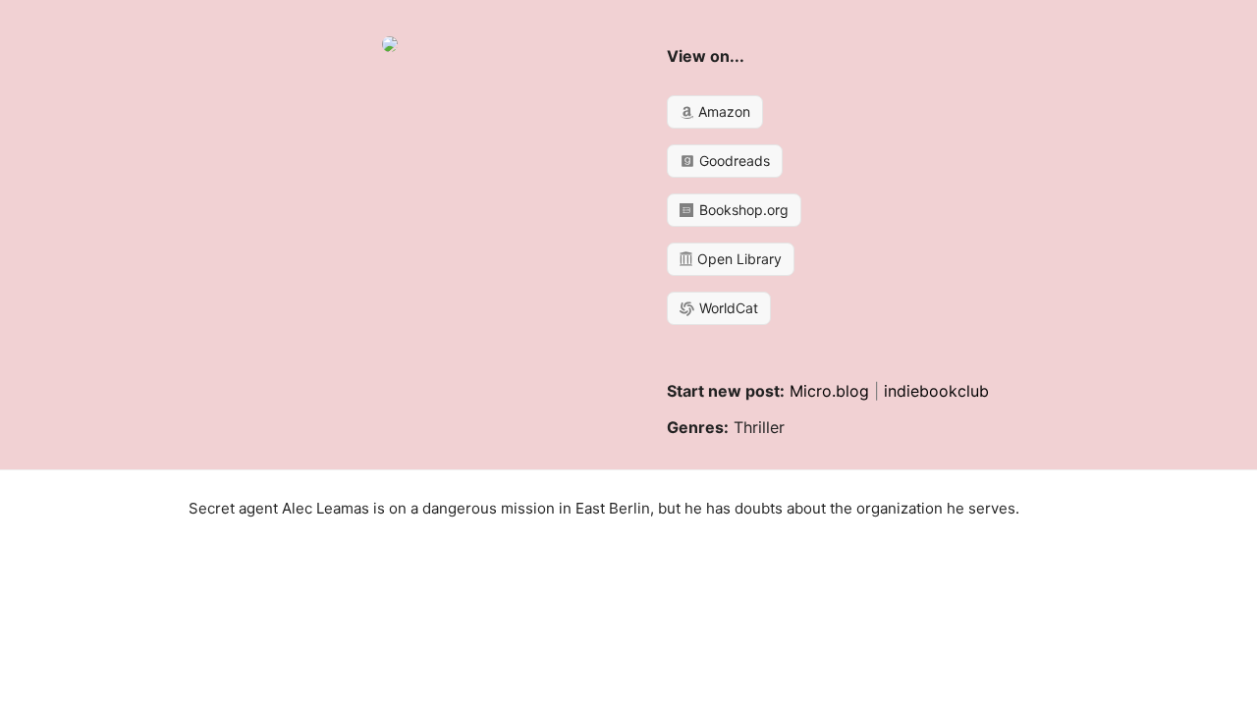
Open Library (737, 258)
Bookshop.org (742, 209)
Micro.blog (829, 391)
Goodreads (732, 160)
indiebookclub (936, 391)
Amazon (722, 111)
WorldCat (726, 307)
